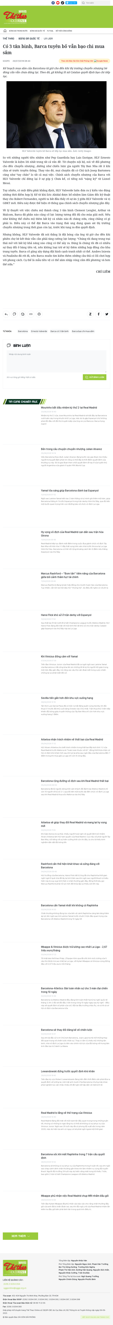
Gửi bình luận (96, 377)
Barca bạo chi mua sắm (83, 331)
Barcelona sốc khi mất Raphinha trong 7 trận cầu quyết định (73, 1156)
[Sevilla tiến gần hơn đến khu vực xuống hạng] (20, 714)
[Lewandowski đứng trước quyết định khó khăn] (20, 1087)
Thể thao (8, 38)
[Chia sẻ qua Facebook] (98, 314)
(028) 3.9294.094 (12, 1284)
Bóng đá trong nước (18, 31)
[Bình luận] (14, 314)
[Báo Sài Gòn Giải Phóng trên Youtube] (58, 3)
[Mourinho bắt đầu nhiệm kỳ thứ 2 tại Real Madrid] (20, 423)
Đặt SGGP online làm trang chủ (95, 1317)
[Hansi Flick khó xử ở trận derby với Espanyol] (20, 631)
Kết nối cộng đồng (64, 31)
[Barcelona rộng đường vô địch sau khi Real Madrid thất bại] (20, 797)
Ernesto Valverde (39, 331)
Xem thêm (19, 1236)
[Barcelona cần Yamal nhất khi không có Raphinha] (20, 921)
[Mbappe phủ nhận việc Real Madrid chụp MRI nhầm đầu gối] (20, 1211)
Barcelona (23, 331)
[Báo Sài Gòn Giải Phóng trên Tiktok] (62, 3)
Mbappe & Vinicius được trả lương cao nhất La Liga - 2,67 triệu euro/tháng (74, 948)
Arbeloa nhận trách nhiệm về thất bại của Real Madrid (72, 739)
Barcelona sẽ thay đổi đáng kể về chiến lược (66, 1029)
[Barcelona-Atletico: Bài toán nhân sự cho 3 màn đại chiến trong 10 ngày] (20, 1004)
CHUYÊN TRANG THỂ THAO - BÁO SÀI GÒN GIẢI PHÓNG (15, 17)
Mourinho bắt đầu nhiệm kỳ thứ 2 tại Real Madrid (69, 407)
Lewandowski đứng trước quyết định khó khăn (68, 1071)
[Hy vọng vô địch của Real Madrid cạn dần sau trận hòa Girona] (20, 548)
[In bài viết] (39, 314)
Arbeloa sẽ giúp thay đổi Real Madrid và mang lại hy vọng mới (74, 824)
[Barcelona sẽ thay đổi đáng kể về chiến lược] (20, 1046)
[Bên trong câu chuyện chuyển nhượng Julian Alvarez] (20, 465)
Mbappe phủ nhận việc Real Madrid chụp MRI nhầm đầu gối (75, 1195)
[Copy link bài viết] (31, 314)
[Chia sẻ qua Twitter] (106, 314)
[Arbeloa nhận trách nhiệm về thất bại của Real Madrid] (20, 755)
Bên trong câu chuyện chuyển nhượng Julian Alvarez (71, 449)
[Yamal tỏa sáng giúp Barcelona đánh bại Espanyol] (20, 506)
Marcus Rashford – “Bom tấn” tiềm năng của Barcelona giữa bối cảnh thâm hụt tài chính (73, 575)
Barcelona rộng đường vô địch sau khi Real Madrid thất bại (75, 780)
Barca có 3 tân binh (60, 331)
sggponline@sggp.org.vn (15, 1288)
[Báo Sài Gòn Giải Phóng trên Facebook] (53, 3)
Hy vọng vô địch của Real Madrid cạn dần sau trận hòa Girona (72, 533)
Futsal (50, 31)
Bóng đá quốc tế (37, 31)
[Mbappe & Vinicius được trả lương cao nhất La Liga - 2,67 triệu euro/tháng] (20, 963)
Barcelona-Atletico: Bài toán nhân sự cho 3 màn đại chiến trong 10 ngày (74, 990)
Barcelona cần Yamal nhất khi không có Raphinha (69, 905)
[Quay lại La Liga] (6, 314)
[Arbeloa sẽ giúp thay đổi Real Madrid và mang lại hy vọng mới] (20, 838)
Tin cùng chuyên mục (23, 401)
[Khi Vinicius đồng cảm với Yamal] (20, 672)
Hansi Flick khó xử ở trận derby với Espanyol (66, 615)
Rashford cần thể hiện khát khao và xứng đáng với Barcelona (70, 865)
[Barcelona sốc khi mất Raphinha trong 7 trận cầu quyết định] (20, 1170)
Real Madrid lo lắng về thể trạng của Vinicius (66, 1112)
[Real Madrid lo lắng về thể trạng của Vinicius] (20, 1129)
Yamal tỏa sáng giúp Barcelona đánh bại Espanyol (70, 490)
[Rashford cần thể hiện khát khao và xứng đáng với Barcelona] (20, 880)
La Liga (48, 38)
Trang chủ (5, 31)
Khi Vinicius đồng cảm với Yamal (59, 656)
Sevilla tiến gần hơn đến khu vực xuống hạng (67, 697)
